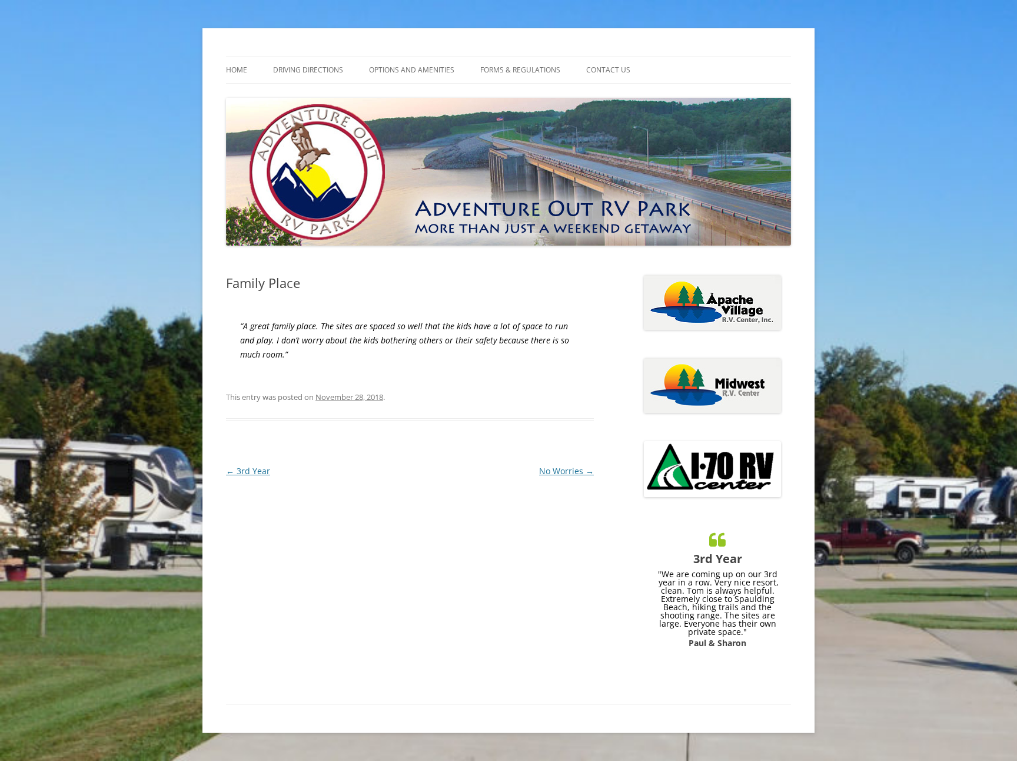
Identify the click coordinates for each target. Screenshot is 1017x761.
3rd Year (248, 471)
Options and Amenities (411, 70)
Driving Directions (308, 70)
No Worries (566, 471)
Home (236, 70)
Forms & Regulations (520, 70)
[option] (717, 585)
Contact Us (608, 70)
